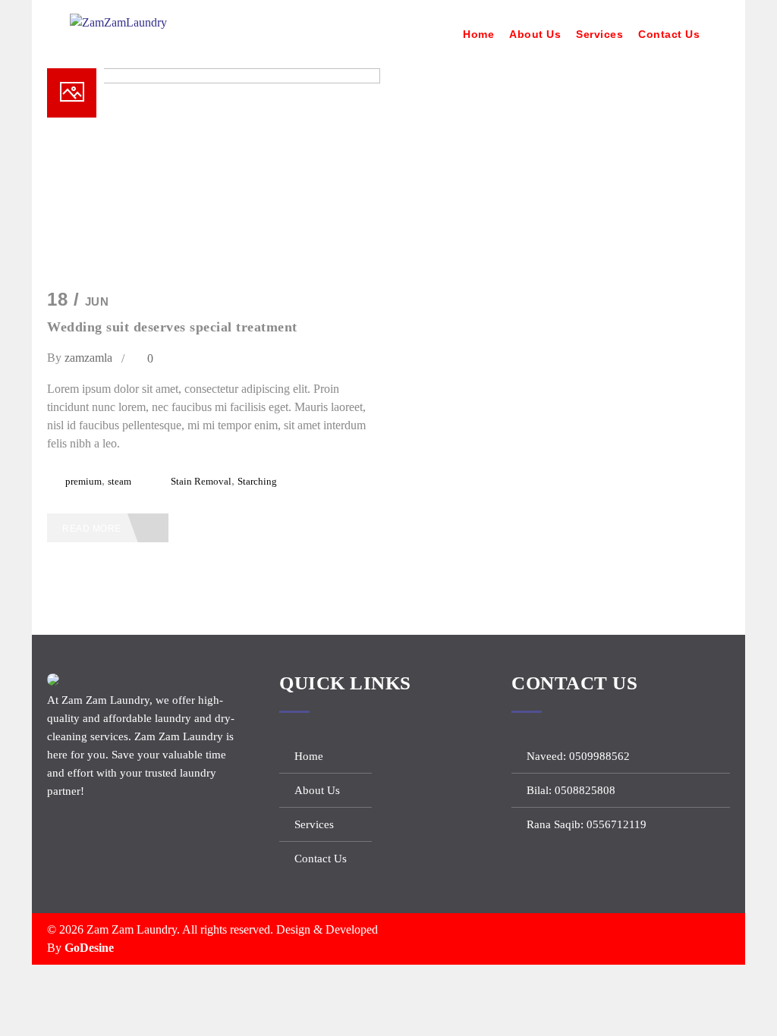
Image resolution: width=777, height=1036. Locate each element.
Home (478, 34)
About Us (535, 34)
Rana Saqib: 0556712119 (586, 824)
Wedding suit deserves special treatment (172, 326)
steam (119, 481)
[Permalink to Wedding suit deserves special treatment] (213, 79)
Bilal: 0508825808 (571, 790)
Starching (257, 481)
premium (83, 481)
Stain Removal (201, 481)
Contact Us (669, 34)
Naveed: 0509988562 (578, 756)
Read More (93, 528)
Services (599, 34)
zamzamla (88, 357)
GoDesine (89, 947)
